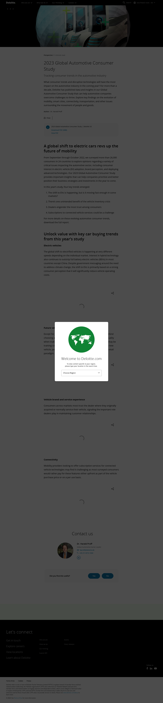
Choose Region (69, 373)
